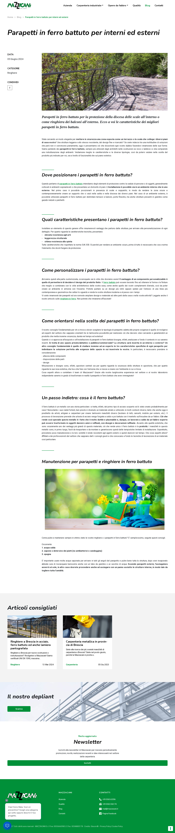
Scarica (19, 709)
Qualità (137, 5)
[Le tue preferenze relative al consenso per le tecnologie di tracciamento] (170, 828)
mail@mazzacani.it (110, 809)
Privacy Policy (105, 826)
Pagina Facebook (109, 814)
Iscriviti (87, 763)
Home (10, 17)
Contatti (159, 5)
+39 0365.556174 (109, 804)
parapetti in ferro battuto (71, 184)
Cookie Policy (117, 826)
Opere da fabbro (117, 5)
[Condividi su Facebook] (10, 87)
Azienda (67, 5)
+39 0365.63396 (109, 799)
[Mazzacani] (19, 5)
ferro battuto (109, 282)
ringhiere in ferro (68, 299)
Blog (147, 5)
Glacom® (95, 826)
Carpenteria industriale (89, 5)
